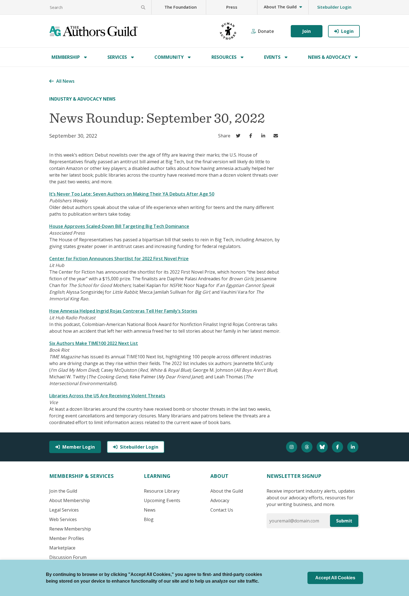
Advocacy (219, 500)
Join (306, 31)
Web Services (63, 519)
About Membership (69, 500)
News (150, 510)
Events (272, 57)
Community (169, 57)
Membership (65, 57)
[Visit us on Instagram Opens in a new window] (292, 447)
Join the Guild (63, 491)
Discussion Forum (68, 557)
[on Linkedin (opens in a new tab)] (264, 136)
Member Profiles (66, 538)
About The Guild (280, 6)
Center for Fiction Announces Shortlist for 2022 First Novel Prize (119, 259)
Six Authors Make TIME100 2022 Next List (93, 343)
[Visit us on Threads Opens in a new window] (307, 447)
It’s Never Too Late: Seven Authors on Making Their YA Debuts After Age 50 (131, 194)
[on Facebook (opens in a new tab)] (251, 136)
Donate (266, 31)
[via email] (277, 136)
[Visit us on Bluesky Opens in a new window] (323, 447)
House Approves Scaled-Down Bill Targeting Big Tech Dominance (119, 226)
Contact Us (221, 510)
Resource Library (161, 491)
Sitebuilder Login (334, 7)
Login (347, 31)
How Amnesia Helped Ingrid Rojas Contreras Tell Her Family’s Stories (123, 311)
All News (65, 81)
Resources (223, 57)
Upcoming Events (162, 500)
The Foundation (180, 7)
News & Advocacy (329, 57)
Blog (149, 519)
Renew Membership (70, 529)
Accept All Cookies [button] (335, 577)
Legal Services (64, 510)
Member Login (78, 447)
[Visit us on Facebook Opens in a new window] (338, 447)
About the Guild (226, 491)
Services (117, 57)
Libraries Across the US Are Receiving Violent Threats (107, 396)
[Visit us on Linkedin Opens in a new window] (353, 447)
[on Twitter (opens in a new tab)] (239, 136)
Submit (344, 521)
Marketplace (62, 548)
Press (231, 7)
